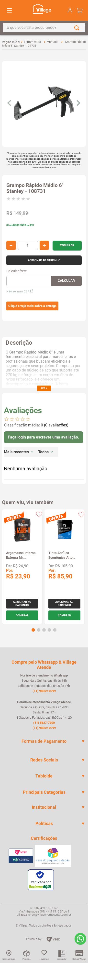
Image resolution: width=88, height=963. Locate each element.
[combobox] (44, 28)
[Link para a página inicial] (11, 42)
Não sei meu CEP (17, 291)
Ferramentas (32, 42)
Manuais (52, 42)
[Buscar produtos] (77, 27)
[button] (32, 306)
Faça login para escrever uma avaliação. (43, 437)
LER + (44, 388)
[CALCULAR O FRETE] (66, 281)
